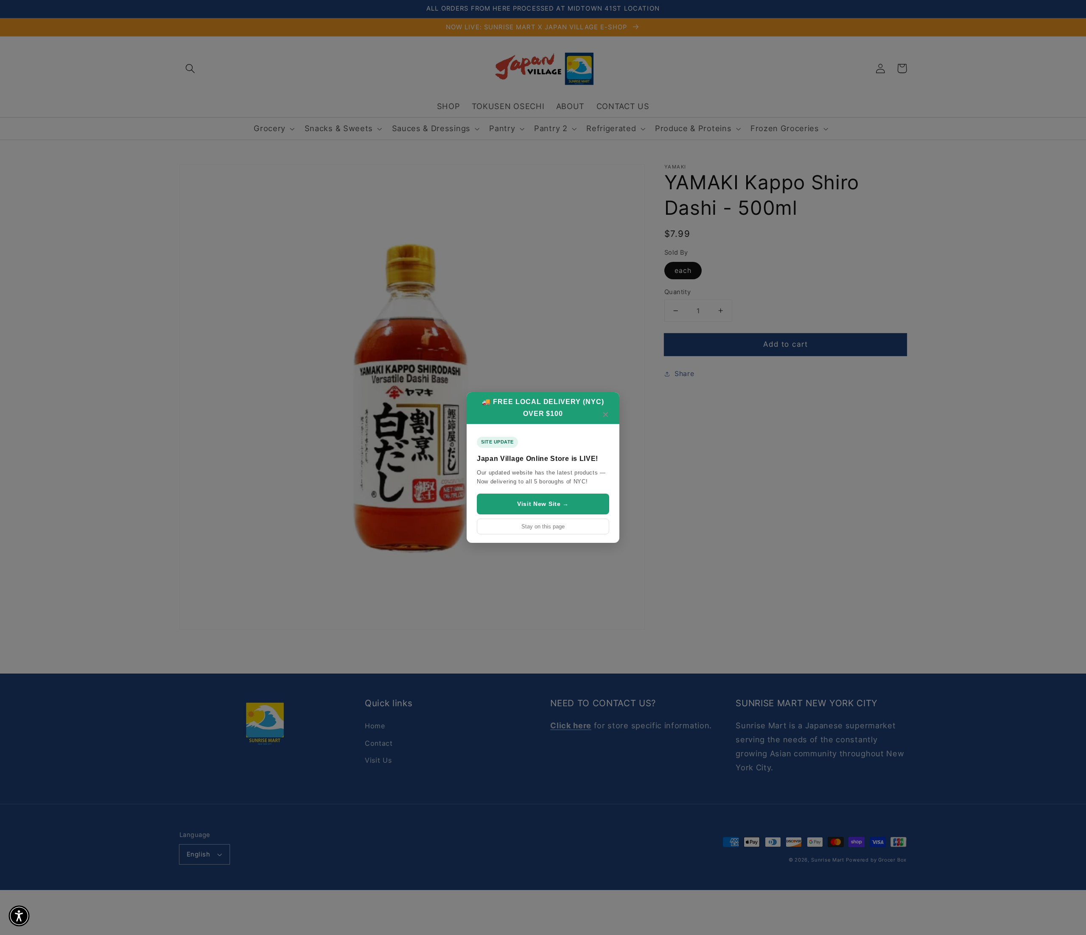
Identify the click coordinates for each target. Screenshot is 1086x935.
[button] (19, 916)
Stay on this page (543, 526)
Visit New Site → (543, 503)
